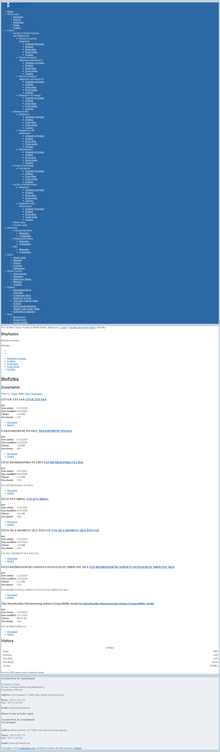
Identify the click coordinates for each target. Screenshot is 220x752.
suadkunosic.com (27, 748)
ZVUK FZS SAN (36, 399)
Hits (27, 393)
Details (10, 425)
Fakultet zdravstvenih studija (82, 327)
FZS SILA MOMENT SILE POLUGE (75, 530)
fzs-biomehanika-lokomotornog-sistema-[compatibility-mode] (116, 603)
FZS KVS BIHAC (38, 499)
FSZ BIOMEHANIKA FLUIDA (63, 462)
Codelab (77, 748)
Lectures (63, 327)
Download (12, 422)
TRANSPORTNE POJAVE (55, 431)
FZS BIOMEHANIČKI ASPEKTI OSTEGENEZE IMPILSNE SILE (132, 567)
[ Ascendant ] (36, 393)
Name (14, 393)
